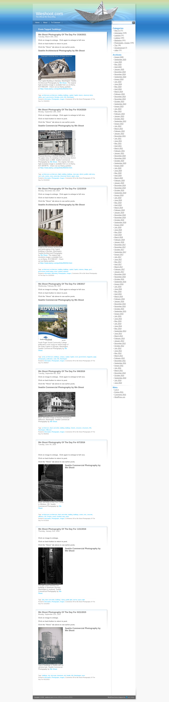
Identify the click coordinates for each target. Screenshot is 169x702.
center (81, 514)
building (60, 95)
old (65, 675)
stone (61, 97)
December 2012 (120, 343)
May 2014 (117, 329)
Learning (117, 35)
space (80, 599)
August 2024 (118, 79)
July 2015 (117, 316)
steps (67, 516)
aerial (43, 357)
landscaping (49, 271)
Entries (118, 392)
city (49, 675)
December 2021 (120, 136)
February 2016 (119, 299)
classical (86, 95)
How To (117, 30)
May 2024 (117, 87)
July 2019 (117, 198)
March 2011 (118, 370)
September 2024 (120, 77)
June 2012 (118, 351)
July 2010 (117, 380)
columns (81, 269)
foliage (86, 269)
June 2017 (118, 259)
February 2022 (119, 131)
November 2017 (120, 247)
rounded (59, 516)
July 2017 (117, 257)
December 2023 (120, 97)
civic (85, 514)
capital (71, 95)
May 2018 (117, 232)
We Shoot (80, 50)
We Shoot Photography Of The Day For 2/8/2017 (61, 284)
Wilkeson (48, 430)
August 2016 (118, 284)
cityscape (76, 174)
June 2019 (118, 200)
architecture (53, 95)
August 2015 (118, 314)
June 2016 (118, 289)
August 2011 (118, 366)
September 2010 (120, 378)
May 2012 (117, 353)
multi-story (92, 174)
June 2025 (118, 62)
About (45, 22)
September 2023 (120, 104)
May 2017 (117, 262)
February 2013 (119, 338)
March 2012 (118, 356)
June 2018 (118, 230)
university (56, 176)
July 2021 (117, 138)
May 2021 (117, 143)
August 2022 (118, 124)
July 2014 (117, 324)
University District (65, 176)
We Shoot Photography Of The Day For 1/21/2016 (62, 529)
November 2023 (120, 99)
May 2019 (117, 203)
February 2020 (119, 180)
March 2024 (118, 92)
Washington (70, 97)
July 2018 (117, 227)
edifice (40, 97)
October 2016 (119, 279)
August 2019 (118, 195)
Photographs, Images (58, 99)
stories (47, 176)
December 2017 (120, 245)
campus (62, 357)
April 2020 (118, 175)
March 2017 (118, 267)
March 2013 (118, 336)
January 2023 (119, 116)
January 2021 (119, 153)
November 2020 (120, 158)
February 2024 (119, 94)
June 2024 (118, 84)
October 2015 (119, 309)
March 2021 (118, 148)
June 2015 (118, 319)
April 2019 (118, 205)
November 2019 (120, 188)
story (51, 176)
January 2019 (119, 213)
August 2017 (118, 254)
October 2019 (119, 190)
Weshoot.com (49, 13)
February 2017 (119, 269)
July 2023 (117, 109)
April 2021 (118, 146)
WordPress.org (119, 397)
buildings (65, 95)
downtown (60, 675)
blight (59, 174)
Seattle (68, 675)
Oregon (49, 516)
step (63, 516)
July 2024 (117, 82)
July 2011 (117, 368)
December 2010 (120, 373)
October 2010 (119, 375)
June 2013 (118, 333)
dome (91, 95)
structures (85, 428)
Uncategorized (119, 48)
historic (73, 428)
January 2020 (119, 183)
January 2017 (119, 272)
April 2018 (118, 235)
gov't (44, 97)
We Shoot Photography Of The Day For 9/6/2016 (61, 371)
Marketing (55, 273)
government (50, 97)
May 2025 (117, 64)
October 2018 (119, 220)
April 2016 (118, 294)
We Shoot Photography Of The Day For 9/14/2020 (62, 109)
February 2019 (119, 210)
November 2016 (120, 277)
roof (39, 176)
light (71, 599)
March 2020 (118, 178)
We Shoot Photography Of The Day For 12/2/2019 (62, 188)
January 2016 (119, 301)
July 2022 (117, 126)
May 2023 (117, 111)
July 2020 (117, 168)
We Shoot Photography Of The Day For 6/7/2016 (61, 442)
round (54, 516)
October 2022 (119, 119)
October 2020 (119, 161)
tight (83, 599)
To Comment (55, 22)
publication (49, 359)
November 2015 (120, 306)
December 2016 (120, 274)
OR (45, 516)
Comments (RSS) (67, 697)
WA (65, 97)
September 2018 (120, 222)
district (82, 174)
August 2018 (118, 225)
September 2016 (120, 282)
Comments (120, 395)
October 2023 (119, 101)
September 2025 (120, 59)
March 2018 (118, 237)
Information (47, 99)
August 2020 (118, 166)
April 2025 (118, 67)
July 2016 (117, 287)
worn (83, 675)
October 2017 (119, 250)
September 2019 (120, 193)
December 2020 (120, 156)
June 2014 (118, 326)
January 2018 (119, 242)
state (54, 359)
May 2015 (117, 321)
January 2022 (119, 134)
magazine (90, 357)
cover (76, 357)
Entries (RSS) (57, 697)
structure (79, 428)
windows (65, 271)
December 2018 (120, 215)
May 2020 (117, 173)
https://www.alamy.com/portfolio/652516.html (56, 89)
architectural (45, 95)
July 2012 (117, 348)
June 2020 (118, 171)
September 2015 (120, 311)
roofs (42, 176)
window (60, 271)
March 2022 (118, 129)
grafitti (86, 174)
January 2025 (119, 69)
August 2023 (118, 106)
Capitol (76, 95)
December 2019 (120, 185)
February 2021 (119, 151)
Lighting (117, 38)
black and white (54, 428)
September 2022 (120, 121)
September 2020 (120, 163)
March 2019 (118, 208)
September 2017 (120, 252)
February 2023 (119, 114)
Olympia (56, 97)
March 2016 (118, 296)
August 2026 (118, 57)
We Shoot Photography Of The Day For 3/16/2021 (62, 34)
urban (77, 176)
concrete (89, 514)
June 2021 (118, 141)
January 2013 (119, 341)
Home (37, 22)
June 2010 (118, 383)
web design (131, 697)
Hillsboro (40, 516)
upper (73, 176)
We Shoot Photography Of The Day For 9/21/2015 (62, 612)
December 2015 (120, 304)
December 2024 (120, 72)
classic (81, 95)
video (116, 50)
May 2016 (117, 291)
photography (42, 359)
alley (43, 599)
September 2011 (120, 363)
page (94, 357)
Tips (116, 45)
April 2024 (118, 89)
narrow (75, 599)
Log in (116, 390)
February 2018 (119, 240)
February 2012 (119, 358)
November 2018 (120, 217)
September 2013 (120, 331)
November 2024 (120, 74)
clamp (63, 599)
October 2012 (119, 346)
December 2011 (120, 361)
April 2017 (118, 264)
